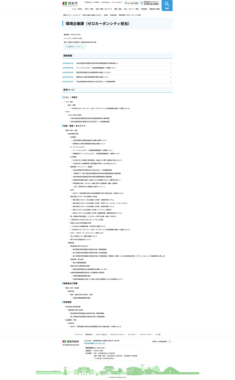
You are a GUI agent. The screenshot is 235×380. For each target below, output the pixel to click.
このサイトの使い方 (101, 334)
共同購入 (73, 137)
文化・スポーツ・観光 (131, 9)
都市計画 (71, 291)
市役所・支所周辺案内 (159, 341)
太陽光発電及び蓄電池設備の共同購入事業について (90, 140)
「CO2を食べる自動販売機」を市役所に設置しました (88, 226)
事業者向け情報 (154, 9)
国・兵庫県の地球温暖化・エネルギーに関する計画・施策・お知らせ (93, 216)
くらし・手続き (77, 9)
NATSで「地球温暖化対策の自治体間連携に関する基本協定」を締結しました (98, 193)
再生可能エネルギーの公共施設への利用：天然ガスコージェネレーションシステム (100, 203)
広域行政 (71, 323)
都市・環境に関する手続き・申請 (81, 294)
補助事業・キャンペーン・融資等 (81, 167)
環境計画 (71, 243)
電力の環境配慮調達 (79, 262)
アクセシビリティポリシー (117, 334)
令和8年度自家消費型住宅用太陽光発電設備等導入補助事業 (95, 63)
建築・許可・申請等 (72, 288)
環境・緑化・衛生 (71, 130)
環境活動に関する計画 (75, 310)
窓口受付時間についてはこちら (95, 343)
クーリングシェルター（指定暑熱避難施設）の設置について (96, 68)
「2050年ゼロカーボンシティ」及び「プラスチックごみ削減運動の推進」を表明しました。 (100, 108)
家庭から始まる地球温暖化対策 (80, 223)
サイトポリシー (132, 334)
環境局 (106, 15)
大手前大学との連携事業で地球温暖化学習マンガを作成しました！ (95, 163)
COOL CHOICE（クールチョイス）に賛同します (86, 233)
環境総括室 (113, 15)
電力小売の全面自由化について (80, 239)
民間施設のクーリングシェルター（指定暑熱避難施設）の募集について (96, 153)
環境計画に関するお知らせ (79, 246)
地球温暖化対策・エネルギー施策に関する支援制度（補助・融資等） (95, 183)
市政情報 (144, 9)
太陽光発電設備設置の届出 (82, 276)
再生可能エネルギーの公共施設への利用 (83, 196)
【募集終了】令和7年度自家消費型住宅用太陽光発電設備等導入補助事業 (97, 173)
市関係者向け (89, 334)
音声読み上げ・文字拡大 (92, 2)
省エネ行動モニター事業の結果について (83, 236)
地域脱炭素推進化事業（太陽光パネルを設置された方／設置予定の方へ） (97, 180)
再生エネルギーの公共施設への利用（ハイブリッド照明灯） (93, 210)
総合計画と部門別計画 (73, 307)
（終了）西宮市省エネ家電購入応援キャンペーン (89, 186)
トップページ (76, 15)
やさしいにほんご (117, 2)
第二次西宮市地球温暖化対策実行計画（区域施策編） (90, 253)
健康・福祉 (118, 9)
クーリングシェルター (77, 147)
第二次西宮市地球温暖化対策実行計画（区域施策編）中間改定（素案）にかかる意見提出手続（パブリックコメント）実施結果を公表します (119, 256)
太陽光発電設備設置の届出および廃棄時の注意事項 (87, 272)
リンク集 (157, 334)
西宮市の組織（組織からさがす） (92, 15)
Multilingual (105, 2)
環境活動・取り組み (77, 259)
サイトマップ (78, 334)
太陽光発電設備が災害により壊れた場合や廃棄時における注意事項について (98, 279)
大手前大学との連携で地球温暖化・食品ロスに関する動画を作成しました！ (98, 160)
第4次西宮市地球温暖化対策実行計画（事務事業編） (90, 249)
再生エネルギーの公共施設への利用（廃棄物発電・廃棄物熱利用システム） (98, 213)
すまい (68, 112)
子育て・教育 (89, 9)
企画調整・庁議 (71, 320)
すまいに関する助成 (74, 115)
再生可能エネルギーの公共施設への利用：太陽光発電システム (93, 206)
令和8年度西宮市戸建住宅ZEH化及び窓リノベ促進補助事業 (95, 81)
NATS (72, 190)
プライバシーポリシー (146, 334)
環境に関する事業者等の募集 (80, 266)
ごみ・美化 (69, 102)
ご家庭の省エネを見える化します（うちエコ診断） (87, 220)
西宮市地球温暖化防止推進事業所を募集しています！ (93, 72)
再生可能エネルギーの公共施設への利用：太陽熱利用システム (93, 200)
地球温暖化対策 (73, 134)
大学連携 (73, 157)
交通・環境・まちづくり (104, 9)
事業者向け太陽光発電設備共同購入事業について (92, 77)
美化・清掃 (71, 105)
